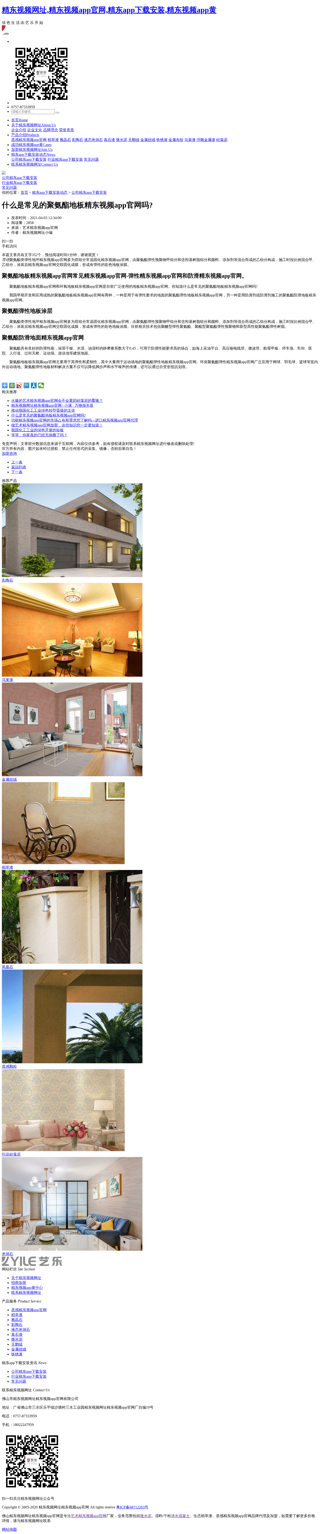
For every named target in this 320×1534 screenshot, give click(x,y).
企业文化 (34, 130)
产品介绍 (25, 135)
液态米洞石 (93, 140)
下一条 (16, 472)
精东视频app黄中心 (27, 1288)
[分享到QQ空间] (12, 385)
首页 (19, 120)
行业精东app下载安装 (65, 159)
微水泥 (121, 140)
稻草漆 (53, 140)
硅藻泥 (221, 140)
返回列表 (18, 467)
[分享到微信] (41, 385)
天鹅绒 (133, 140)
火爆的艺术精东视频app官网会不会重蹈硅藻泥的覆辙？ (57, 401)
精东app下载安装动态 (33, 155)
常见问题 (91, 159)
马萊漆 (190, 140)
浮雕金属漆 (206, 140)
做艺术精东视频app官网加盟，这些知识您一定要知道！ (57, 425)
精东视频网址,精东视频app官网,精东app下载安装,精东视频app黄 (109, 10)
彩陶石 (77, 140)
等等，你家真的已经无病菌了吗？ (39, 435)
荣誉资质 (66, 130)
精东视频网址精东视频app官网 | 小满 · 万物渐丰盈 (52, 405)
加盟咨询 (9, 453)
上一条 (16, 462)
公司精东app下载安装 (29, 159)
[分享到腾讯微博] (27, 385)
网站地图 (9, 1529)
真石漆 (109, 140)
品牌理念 (50, 130)
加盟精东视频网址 (31, 150)
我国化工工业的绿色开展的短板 (37, 430)
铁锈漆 (161, 140)
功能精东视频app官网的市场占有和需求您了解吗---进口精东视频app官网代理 (74, 420)
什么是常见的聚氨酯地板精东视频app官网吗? (48, 415)
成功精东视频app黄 (31, 145)
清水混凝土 (180, 1516)
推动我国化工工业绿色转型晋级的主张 (43, 410)
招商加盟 (18, 1283)
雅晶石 (65, 140)
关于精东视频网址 (33, 125)
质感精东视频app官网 (29, 140)
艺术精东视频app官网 (88, 1516)
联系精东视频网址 (34, 164)
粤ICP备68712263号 (132, 1507)
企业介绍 (18, 130)
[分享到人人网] (34, 385)
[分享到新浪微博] (19, 385)
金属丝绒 (147, 140)
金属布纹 (175, 140)
